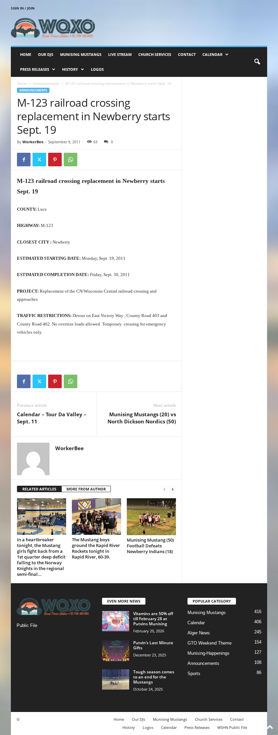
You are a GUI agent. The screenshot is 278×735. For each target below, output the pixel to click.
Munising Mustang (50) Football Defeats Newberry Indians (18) (150, 545)
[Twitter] (39, 159)
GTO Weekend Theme (209, 643)
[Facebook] (24, 159)
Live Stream (120, 54)
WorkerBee (33, 141)
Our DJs (45, 54)
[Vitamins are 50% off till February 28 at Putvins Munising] (115, 621)
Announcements (46, 83)
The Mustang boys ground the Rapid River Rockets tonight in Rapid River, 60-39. (96, 548)
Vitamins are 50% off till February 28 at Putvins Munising (153, 619)
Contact (187, 54)
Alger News (198, 632)
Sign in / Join (23, 8)
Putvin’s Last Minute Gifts (153, 645)
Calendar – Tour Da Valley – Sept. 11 (51, 418)
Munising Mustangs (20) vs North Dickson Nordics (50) (141, 418)
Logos (97, 69)
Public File (27, 625)
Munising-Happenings (208, 653)
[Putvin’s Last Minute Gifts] (115, 650)
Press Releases (34, 69)
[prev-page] (164, 489)
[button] (257, 62)
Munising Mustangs (80, 54)
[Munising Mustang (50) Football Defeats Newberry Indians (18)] (151, 516)
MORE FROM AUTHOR (86, 488)
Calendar (212, 54)
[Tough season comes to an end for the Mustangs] (115, 679)
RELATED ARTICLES (39, 488)
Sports (193, 673)
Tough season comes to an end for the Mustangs (153, 677)
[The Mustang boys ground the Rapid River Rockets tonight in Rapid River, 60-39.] (96, 516)
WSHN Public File (232, 727)
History (70, 69)
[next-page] (172, 489)
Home (25, 54)
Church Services (154, 54)
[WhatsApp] (70, 159)
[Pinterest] (55, 159)
